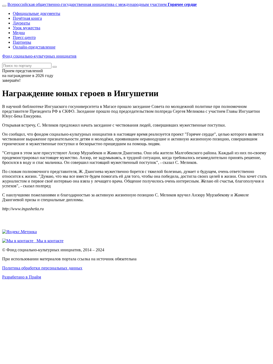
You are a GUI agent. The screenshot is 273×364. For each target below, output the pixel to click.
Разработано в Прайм (21, 277)
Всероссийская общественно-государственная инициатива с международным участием (102, 4)
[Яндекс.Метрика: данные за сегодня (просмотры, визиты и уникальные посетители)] (19, 231)
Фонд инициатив (39, 56)
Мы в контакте (48, 240)
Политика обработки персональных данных (42, 268)
